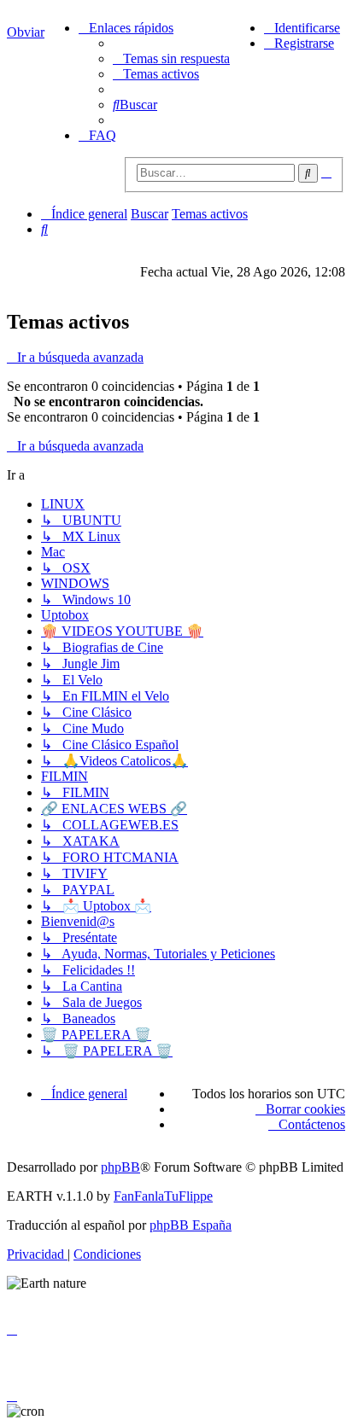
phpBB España (191, 1225)
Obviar (25, 32)
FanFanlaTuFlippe (163, 1196)
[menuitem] (171, 58)
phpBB (120, 1167)
